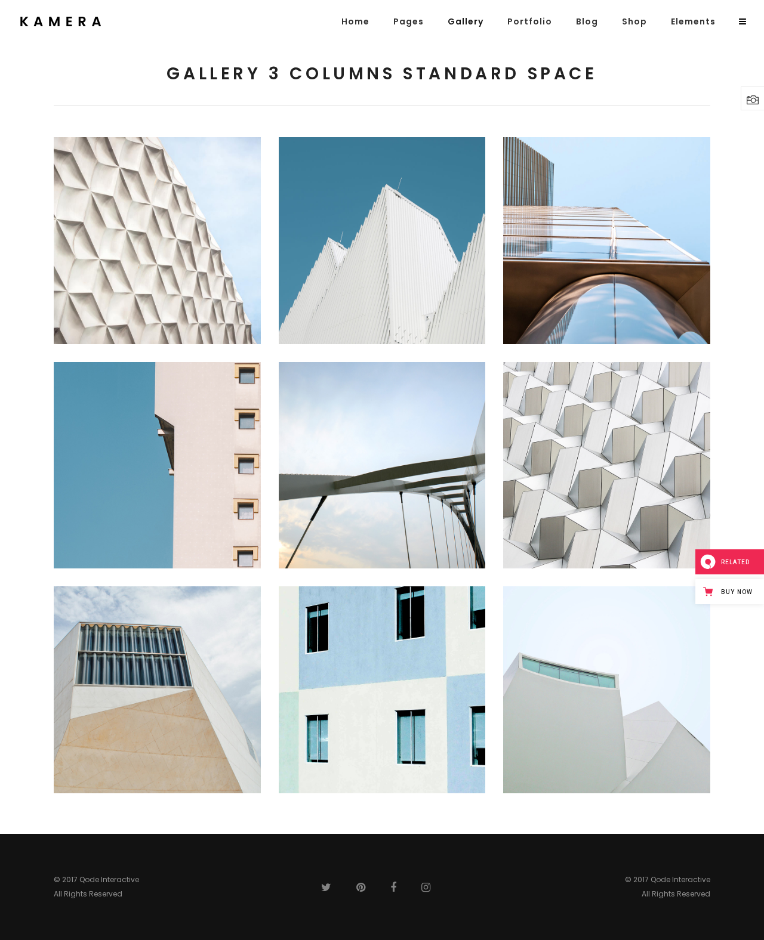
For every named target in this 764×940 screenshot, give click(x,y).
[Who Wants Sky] (157, 465)
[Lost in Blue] (382, 240)
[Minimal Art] (606, 689)
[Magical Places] (382, 465)
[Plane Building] (382, 689)
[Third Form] (157, 240)
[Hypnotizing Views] (606, 240)
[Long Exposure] (157, 689)
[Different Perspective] (606, 465)
